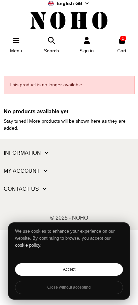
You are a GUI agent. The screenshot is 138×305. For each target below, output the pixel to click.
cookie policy (27, 245)
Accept (69, 269)
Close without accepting (69, 287)
